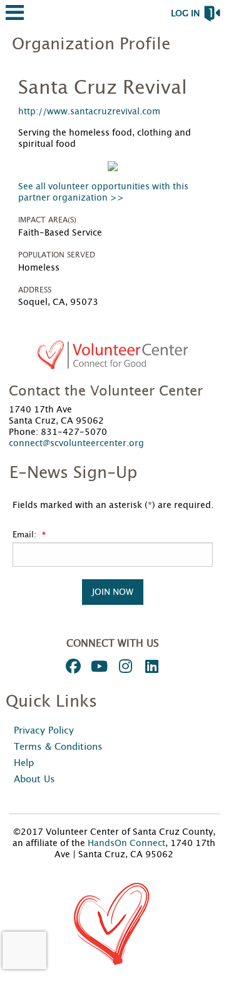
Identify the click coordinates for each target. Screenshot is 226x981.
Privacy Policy (44, 730)
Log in (185, 13)
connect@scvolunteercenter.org (76, 443)
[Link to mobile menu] (15, 18)
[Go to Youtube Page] (98, 666)
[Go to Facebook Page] (71, 666)
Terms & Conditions (58, 747)
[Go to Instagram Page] (124, 666)
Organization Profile (91, 44)
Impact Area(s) (47, 220)
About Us (34, 779)
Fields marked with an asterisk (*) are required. (113, 505)
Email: (26, 535)
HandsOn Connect (126, 843)
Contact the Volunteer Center (106, 391)
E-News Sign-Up (73, 473)
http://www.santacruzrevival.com (89, 111)
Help (24, 763)
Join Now (112, 592)
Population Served (56, 255)
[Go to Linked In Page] (150, 666)
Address (34, 290)
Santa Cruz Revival (102, 88)
